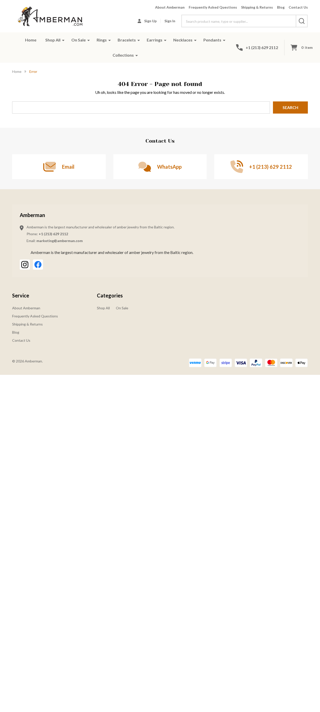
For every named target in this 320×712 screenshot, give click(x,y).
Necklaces (183, 39)
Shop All (52, 39)
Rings (102, 39)
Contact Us (298, 7)
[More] (63, 40)
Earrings (154, 39)
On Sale (78, 39)
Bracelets (127, 39)
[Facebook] (38, 265)
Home (30, 39)
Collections (123, 55)
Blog (281, 7)
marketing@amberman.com (59, 241)
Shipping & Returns (257, 7)
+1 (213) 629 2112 (53, 234)
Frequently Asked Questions (213, 7)
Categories (110, 295)
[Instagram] (25, 265)
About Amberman (170, 7)
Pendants (212, 39)
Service (20, 295)
